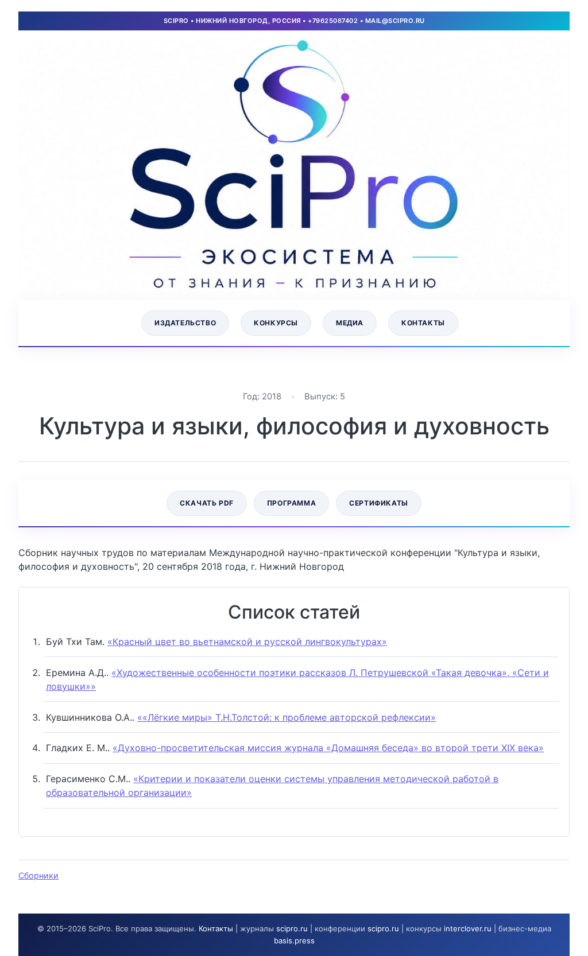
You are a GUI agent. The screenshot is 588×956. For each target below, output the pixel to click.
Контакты (423, 322)
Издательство (185, 322)
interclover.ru (468, 928)
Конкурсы (276, 322)
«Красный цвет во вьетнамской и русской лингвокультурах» (247, 641)
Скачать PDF (207, 503)
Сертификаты (378, 503)
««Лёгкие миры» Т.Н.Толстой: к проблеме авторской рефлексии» (286, 717)
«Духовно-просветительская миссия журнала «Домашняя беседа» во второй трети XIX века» (328, 747)
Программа (291, 503)
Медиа (349, 322)
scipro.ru (292, 928)
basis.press (294, 940)
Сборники (38, 875)
